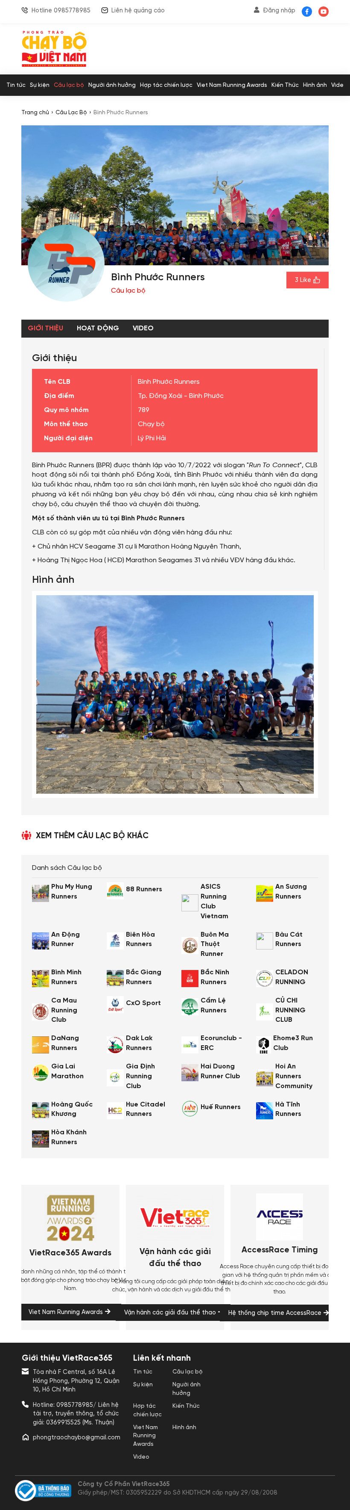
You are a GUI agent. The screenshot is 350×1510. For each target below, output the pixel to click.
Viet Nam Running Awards (232, 85)
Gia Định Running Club (140, 1076)
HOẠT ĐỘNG (98, 328)
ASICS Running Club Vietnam (214, 901)
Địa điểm (59, 396)
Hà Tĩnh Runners (288, 1109)
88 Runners (144, 889)
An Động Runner (65, 939)
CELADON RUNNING (291, 977)
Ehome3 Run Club (293, 1043)
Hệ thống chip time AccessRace (274, 1313)
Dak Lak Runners (139, 1043)
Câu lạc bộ (69, 85)
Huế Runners (221, 1107)
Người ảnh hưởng (112, 85)
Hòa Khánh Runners (69, 1137)
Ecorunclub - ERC (221, 1043)
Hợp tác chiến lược (166, 85)
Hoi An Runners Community (293, 1076)
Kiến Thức (285, 85)
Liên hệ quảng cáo (138, 10)
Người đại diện (68, 438)
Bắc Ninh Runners (215, 977)
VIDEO (143, 328)
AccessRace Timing (280, 1250)
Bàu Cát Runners (289, 939)
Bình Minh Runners (66, 977)
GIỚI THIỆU (45, 328)
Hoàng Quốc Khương (72, 1109)
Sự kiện (40, 85)
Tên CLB (57, 382)
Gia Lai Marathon (67, 1071)
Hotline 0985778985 (61, 10)
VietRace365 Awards (70, 1253)
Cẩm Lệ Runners (214, 1005)
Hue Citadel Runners (145, 1109)
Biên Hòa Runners (140, 939)
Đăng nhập (279, 10)
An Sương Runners (291, 891)
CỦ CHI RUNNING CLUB (290, 1010)
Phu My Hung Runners (71, 891)
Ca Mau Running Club (64, 1010)
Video (339, 85)
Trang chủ (35, 113)
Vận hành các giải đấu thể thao (175, 1258)
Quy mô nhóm (66, 410)
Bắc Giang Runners (143, 977)
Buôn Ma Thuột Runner (215, 944)
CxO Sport (143, 1003)
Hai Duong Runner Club (220, 1071)
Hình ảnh (315, 85)
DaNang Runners (65, 1043)
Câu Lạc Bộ (71, 113)
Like (303, 280)
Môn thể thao (66, 424)
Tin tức (16, 85)
